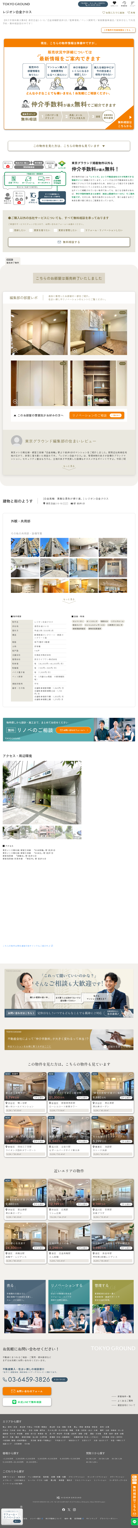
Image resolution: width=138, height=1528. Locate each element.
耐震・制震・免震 (58, 1477)
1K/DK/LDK (91, 1458)
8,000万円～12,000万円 (70, 1458)
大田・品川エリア (101, 1440)
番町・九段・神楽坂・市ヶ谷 (112, 1430)
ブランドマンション (77, 1477)
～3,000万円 (8, 1458)
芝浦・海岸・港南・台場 (114, 1433)
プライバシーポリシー (109, 1518)
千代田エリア (60, 1440)
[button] (6, 792)
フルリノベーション (83, 1480)
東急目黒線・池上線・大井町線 (34, 1437)
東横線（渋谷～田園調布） (60, 1437)
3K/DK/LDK (117, 1458)
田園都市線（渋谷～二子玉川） (86, 1437)
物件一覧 (68, 1518)
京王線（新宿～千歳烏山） (41, 1440)
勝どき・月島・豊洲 (11, 1437)
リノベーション (100, 1480)
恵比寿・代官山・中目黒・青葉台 (33, 1427)
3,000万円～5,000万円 (25, 1458)
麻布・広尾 (104, 1427)
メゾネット (7, 1480)
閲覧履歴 (124, 6)
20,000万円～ (32, 1462)
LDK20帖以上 (19, 1480)
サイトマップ (91, 1518)
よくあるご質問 (125, 1400)
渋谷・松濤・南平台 (37, 1430)
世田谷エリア (74, 1440)
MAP (65, 503)
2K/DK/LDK (104, 1458)
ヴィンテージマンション (97, 1477)
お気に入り (114, 6)
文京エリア (86, 1440)
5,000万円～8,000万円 (47, 1458)
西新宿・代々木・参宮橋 (13, 1433)
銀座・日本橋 (95, 1433)
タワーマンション (117, 1477)
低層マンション (9, 1477)
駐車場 (46, 1477)
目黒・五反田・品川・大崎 (86, 1430)
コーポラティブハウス (118, 1480)
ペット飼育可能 (34, 1477)
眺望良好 (21, 1477)
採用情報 (78, 1518)
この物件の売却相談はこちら (117, 30)
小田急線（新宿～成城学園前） (15, 1440)
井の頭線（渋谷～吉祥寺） (113, 1437)
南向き (69, 1480)
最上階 (53, 1480)
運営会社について (126, 1405)
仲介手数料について (54, 1518)
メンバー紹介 (35, 1518)
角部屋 (61, 1480)
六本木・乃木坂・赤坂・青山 (14, 1430)
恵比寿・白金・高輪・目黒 (60, 1427)
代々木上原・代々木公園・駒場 (60, 1430)
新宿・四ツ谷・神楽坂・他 (36, 1433)
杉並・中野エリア (118, 1440)
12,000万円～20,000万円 (13, 1462)
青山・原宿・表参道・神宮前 (85, 1427)
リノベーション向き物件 (13, 1483)
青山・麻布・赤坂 (10, 1427)
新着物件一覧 (124, 1396)
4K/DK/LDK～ (92, 1462)
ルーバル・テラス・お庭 (38, 1480)
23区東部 (18, 1444)
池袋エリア (7, 1444)
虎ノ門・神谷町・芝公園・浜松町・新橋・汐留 (68, 1433)
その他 (27, 1444)
